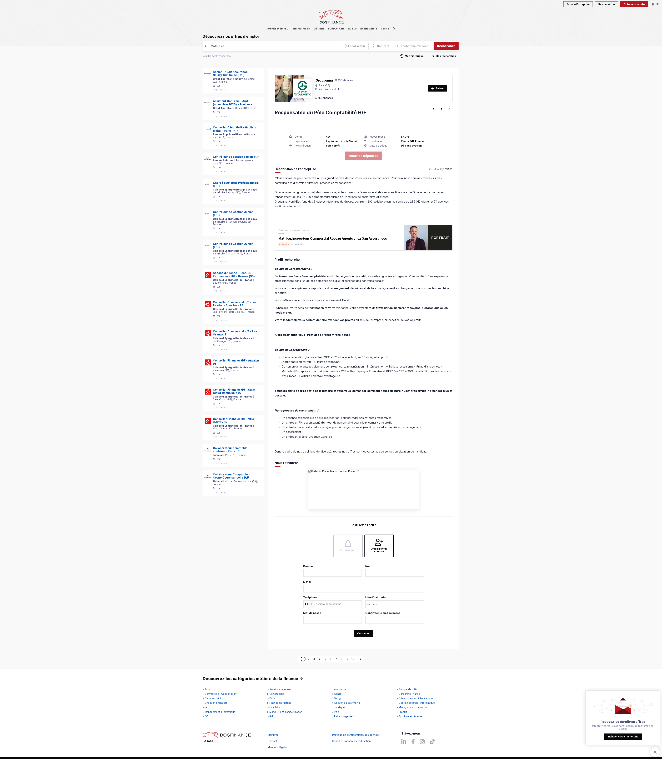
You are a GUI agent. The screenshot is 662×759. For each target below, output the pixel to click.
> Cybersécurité (212, 698)
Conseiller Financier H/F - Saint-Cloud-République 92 (235, 391)
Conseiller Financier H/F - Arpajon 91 (236, 362)
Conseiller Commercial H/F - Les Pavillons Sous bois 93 (235, 304)
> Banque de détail (408, 689)
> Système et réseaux (409, 716)
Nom (368, 566)
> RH (270, 716)
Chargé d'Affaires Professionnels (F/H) (236, 184)
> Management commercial (412, 707)
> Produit (402, 712)
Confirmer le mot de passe (382, 612)
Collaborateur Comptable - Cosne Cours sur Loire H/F (231, 476)
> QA (205, 716)
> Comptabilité (275, 693)
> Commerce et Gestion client (220, 693)
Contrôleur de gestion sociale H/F (236, 156)
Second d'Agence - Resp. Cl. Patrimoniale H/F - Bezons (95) (234, 274)
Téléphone (310, 597)
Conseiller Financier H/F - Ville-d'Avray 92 (234, 420)
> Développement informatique (415, 698)
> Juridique (338, 707)
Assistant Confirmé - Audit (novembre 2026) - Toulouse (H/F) (232, 102)
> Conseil (337, 693)
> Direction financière (215, 702)
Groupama (324, 80)
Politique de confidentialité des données (356, 734)
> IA (205, 707)
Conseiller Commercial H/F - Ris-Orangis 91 (235, 333)
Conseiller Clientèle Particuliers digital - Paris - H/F (234, 129)
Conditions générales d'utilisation (351, 741)
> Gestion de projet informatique (416, 702)
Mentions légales (277, 747)
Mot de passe (312, 612)
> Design (337, 698)
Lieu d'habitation (376, 597)
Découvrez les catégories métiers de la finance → (253, 678)
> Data (271, 698)
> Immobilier (274, 707)
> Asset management (279, 689)
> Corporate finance (408, 693)
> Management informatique (219, 712)
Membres (273, 734)
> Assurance (339, 689)
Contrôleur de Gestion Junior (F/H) (233, 213)
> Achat (207, 689)
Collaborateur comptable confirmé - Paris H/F (230, 449)
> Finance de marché (279, 702)
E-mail (307, 581)
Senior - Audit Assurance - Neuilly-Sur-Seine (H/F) (231, 73)
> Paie (335, 712)
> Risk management (343, 716)
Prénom (308, 566)
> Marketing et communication (284, 712)
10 (352, 658)
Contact (272, 741)
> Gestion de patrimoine (346, 702)
